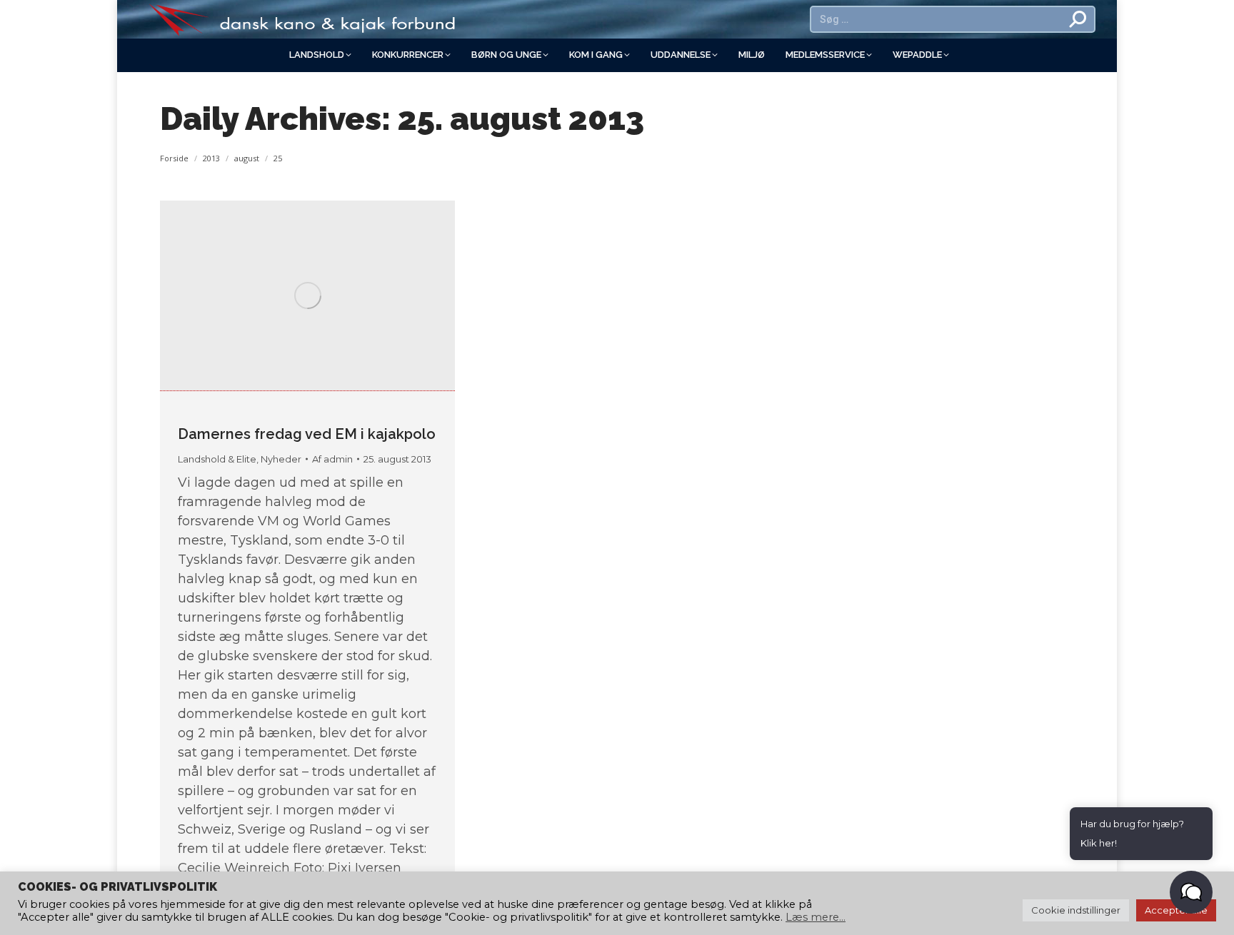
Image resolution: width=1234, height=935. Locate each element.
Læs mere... (816, 917)
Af (332, 459)
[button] (1191, 892)
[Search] (1078, 19)
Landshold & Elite (217, 459)
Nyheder (281, 459)
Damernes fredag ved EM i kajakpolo (307, 434)
